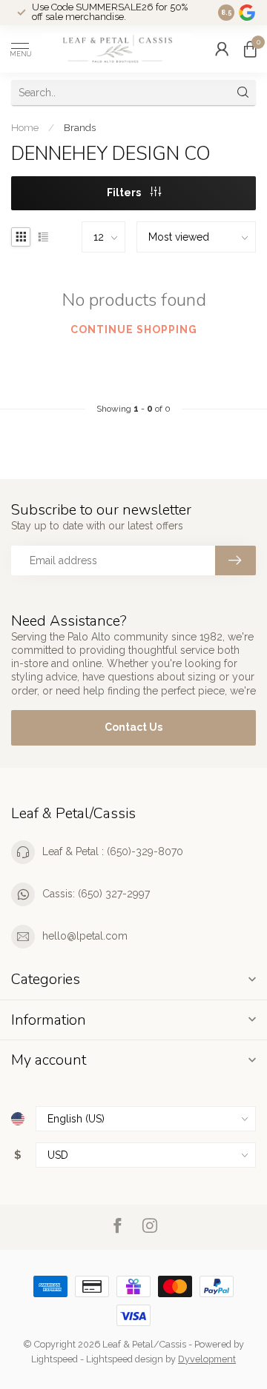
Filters (125, 192)
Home (25, 127)
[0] (250, 49)
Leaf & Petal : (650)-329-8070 (112, 851)
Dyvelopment (207, 1359)
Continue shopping (133, 329)
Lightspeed (54, 1359)
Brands (80, 127)
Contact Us (133, 727)
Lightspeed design (124, 1359)
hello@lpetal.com (85, 936)
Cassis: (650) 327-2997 (96, 894)
